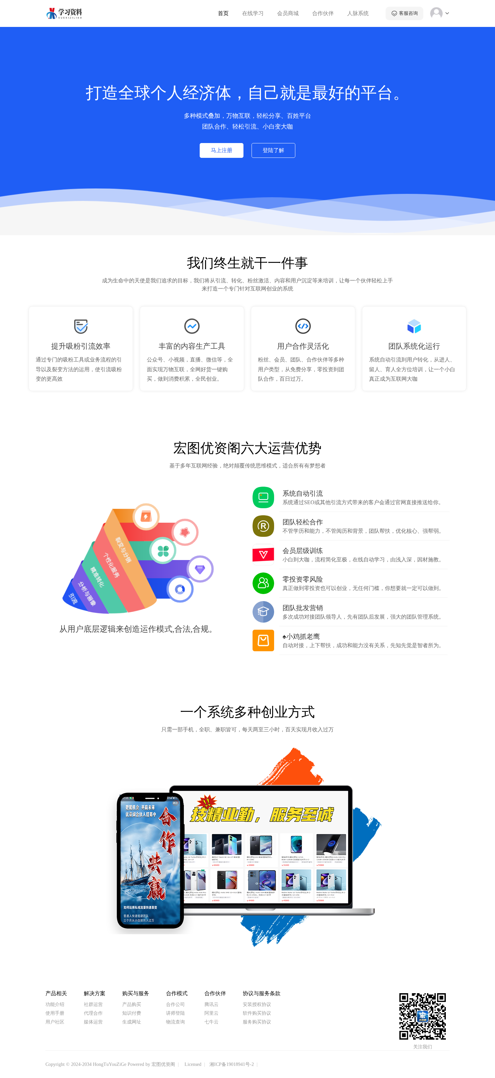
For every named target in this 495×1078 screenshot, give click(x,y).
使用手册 (54, 1013)
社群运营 (93, 1004)
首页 (223, 13)
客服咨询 (408, 13)
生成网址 (131, 1021)
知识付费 (131, 1013)
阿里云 (211, 1013)
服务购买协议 (257, 1021)
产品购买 (131, 1004)
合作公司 (175, 1004)
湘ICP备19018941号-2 (231, 1064)
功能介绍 (54, 1004)
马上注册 (221, 150)
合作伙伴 (323, 13)
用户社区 (54, 1021)
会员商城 (288, 13)
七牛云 (211, 1021)
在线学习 (253, 13)
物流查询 (175, 1021)
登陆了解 (273, 150)
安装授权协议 (257, 1004)
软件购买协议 (257, 1013)
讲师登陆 (175, 1013)
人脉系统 (358, 13)
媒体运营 (93, 1021)
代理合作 (93, 1013)
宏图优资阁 (163, 1064)
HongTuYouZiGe (109, 1064)
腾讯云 (211, 1004)
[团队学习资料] (64, 12)
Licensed (193, 1064)
